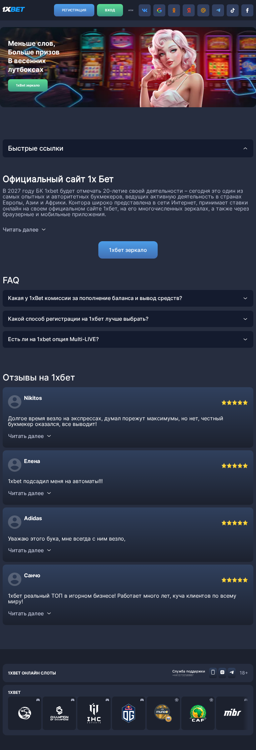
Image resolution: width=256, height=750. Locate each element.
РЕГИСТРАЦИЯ (74, 10)
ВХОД (110, 10)
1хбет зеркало (128, 250)
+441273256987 (183, 675)
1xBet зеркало (28, 85)
